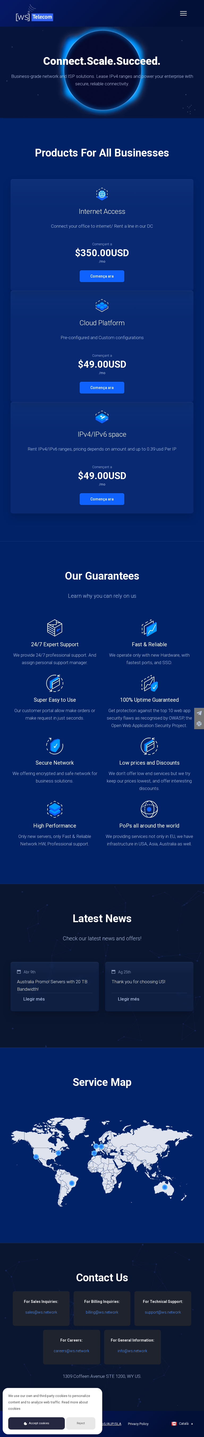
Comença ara (102, 276)
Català (186, 1424)
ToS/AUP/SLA (110, 1424)
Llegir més (34, 999)
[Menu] (183, 13)
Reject (81, 1423)
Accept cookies (38, 1423)
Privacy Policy (138, 1424)
